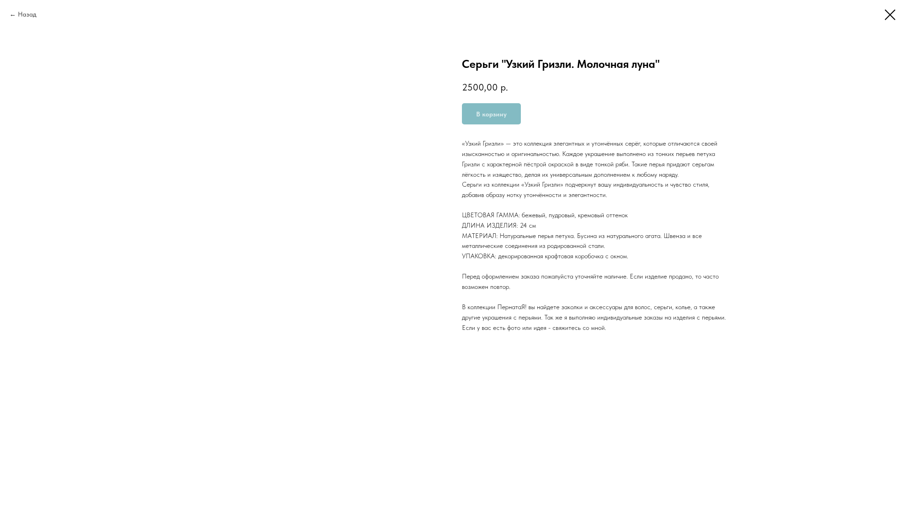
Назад (27, 14)
